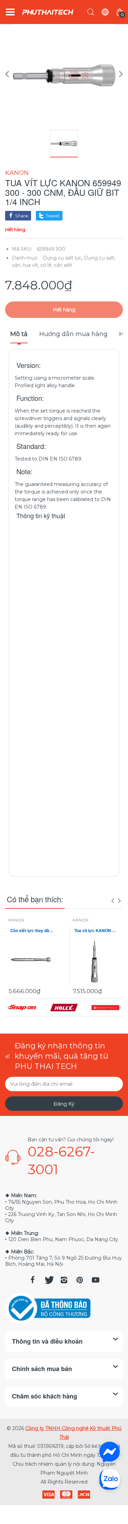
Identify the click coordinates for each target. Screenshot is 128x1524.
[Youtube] (95, 1279)
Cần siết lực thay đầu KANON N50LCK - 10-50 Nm (32, 930)
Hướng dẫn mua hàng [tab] (73, 334)
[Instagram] (64, 1279)
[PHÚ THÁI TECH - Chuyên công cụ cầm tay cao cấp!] (47, 12)
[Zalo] (109, 1479)
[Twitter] (48, 1279)
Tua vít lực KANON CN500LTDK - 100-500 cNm (96, 930)
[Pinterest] (80, 1279)
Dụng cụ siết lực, (63, 258)
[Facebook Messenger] (109, 1452)
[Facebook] (33, 1279)
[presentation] (112, 900)
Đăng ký (64, 1104)
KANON (17, 173)
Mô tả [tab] (19, 334)
